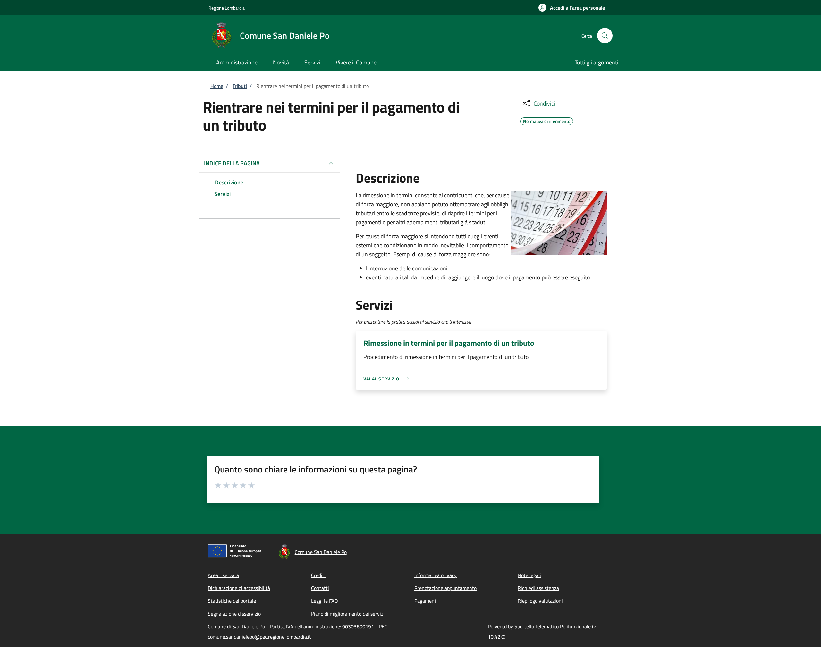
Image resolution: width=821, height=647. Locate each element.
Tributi (240, 86)
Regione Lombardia (226, 7)
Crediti (318, 575)
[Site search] (605, 35)
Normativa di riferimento (546, 120)
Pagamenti (426, 601)
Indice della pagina (232, 163)
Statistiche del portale (232, 601)
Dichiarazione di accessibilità (239, 588)
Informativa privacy (435, 575)
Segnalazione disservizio (234, 613)
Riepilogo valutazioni (540, 601)
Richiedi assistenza (538, 588)
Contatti (320, 588)
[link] (387, 378)
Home (216, 86)
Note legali (529, 575)
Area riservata (223, 575)
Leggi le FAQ (324, 601)
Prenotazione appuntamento (445, 588)
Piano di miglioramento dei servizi (348, 613)
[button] (572, 7)
